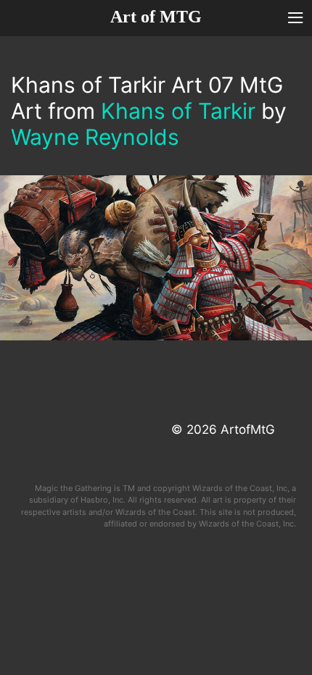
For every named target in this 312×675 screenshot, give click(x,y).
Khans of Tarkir (178, 111)
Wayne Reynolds (95, 137)
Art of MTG (156, 16)
